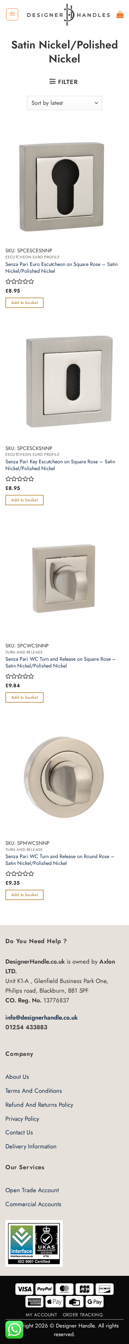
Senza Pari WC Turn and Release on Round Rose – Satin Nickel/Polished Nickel (60, 859)
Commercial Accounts (33, 1204)
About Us (17, 1076)
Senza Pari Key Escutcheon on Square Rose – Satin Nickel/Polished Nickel (60, 465)
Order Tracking (83, 1314)
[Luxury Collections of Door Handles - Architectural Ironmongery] (67, 14)
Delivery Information (31, 1146)
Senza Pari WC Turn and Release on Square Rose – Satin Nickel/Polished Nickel (60, 662)
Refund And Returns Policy (39, 1104)
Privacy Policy (22, 1118)
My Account (41, 1314)
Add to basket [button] (24, 302)
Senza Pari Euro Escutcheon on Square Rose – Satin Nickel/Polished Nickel (61, 267)
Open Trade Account (32, 1190)
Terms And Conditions (33, 1090)
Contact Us (19, 1132)
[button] (12, 14)
